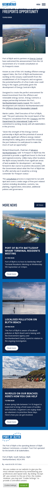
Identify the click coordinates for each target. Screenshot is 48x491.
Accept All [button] (23, 485)
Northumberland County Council (15, 103)
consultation (11, 179)
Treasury (34, 118)
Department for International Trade (17, 121)
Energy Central (36, 58)
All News (39, 205)
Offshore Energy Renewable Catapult (21, 108)
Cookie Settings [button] (10, 485)
